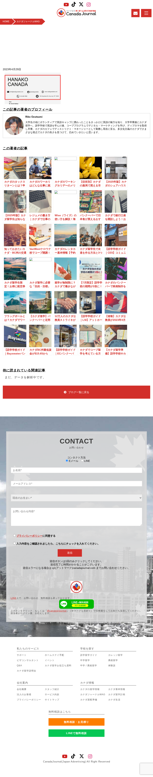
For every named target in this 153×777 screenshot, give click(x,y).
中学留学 (85, 660)
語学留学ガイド (88, 655)
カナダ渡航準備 (88, 700)
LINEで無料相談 (76, 733)
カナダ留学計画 (116, 694)
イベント (49, 660)
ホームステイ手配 (54, 655)
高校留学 (113, 660)
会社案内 (22, 682)
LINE (13, 598)
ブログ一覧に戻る (78, 392)
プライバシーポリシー (29, 535)
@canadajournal (57, 610)
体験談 (111, 665)
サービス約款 (52, 694)
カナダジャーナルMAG (92, 694)
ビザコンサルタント (28, 660)
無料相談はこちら (60, 711)
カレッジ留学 (115, 655)
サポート (21, 655)
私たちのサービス (28, 648)
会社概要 (21, 689)
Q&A (19, 665)
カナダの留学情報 (90, 689)
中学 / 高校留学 (88, 665)
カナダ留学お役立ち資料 (58, 665)
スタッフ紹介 (52, 689)
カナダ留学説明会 (26, 671)
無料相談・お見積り (76, 721)
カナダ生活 (114, 700)
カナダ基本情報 (116, 689)
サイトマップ (52, 700)
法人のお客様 (24, 694)
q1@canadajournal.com (88, 414)
